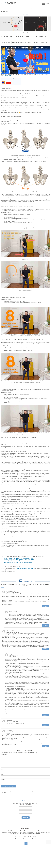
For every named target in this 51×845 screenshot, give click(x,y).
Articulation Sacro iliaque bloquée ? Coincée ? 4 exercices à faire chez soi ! (19, 559)
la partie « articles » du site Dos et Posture (24, 568)
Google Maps (26, 828)
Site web (3, 779)
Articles (4, 11)
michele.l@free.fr (40, 646)
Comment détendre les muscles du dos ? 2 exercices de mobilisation (18, 562)
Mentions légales (30, 838)
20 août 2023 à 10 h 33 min (12, 731)
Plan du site (17, 838)
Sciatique (28, 42)
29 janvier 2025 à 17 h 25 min (13, 592)
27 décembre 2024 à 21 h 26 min (16, 655)
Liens (21, 838)
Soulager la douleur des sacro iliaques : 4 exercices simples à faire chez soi (19, 558)
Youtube (24, 828)
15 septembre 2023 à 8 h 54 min (13, 721)
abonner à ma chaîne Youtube (16, 569)
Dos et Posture (8, 75)
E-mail (2, 774)
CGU (35, 838)
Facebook (22, 828)
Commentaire (4, 754)
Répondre (45, 606)
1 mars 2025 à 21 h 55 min (14, 613)
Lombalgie (6, 22)
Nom (2, 769)
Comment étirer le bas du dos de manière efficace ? (14, 560)
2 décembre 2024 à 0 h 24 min (13, 632)
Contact (24, 838)
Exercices (20, 42)
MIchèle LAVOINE (10, 630)
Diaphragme (30, 22)
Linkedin (28, 828)
